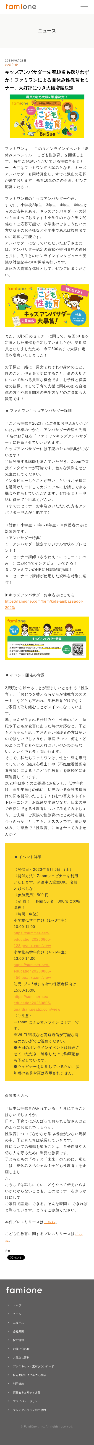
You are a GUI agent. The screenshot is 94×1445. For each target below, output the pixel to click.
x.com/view (41, 978)
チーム (17, 1314)
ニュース (18, 1322)
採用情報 (18, 1340)
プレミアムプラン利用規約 (29, 1410)
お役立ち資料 (21, 1357)
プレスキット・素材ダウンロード (33, 1366)
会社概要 (18, 1331)
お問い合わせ (21, 1349)
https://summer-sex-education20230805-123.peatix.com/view (32, 939)
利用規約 (18, 1383)
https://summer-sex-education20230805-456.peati (32, 971)
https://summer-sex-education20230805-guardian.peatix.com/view (37, 1003)
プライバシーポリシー (26, 1401)
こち (48, 1222)
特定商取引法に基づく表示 (29, 1375)
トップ (17, 1305)
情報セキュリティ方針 (26, 1392)
